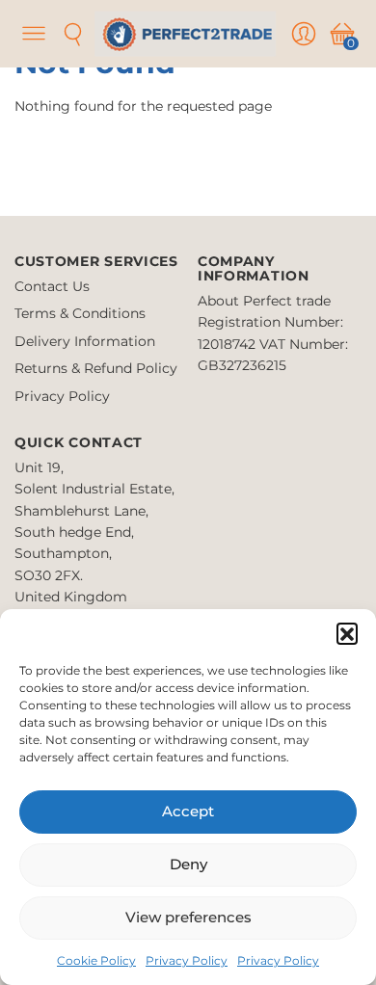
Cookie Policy (96, 960)
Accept (188, 811)
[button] (347, 633)
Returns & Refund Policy (95, 368)
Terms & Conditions (80, 313)
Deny (188, 864)
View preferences (188, 917)
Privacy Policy (187, 960)
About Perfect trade (264, 300)
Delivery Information (84, 341)
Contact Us (52, 286)
